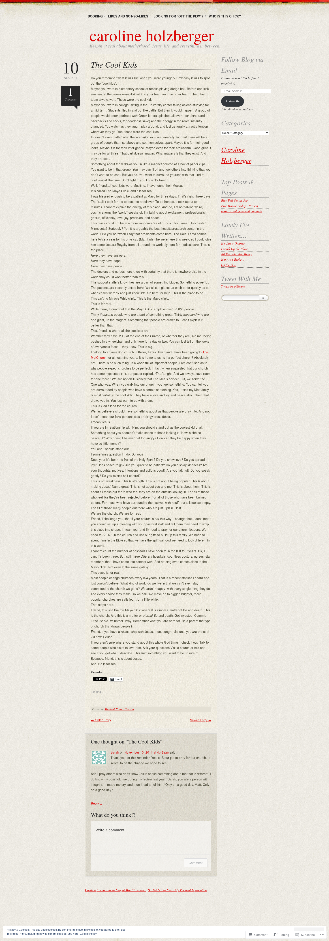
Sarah (115, 752)
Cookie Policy (88, 933)
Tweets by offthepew (233, 286)
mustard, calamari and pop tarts (241, 211)
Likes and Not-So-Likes (128, 16)
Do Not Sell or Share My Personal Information (177, 890)
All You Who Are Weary (236, 254)
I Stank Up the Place (234, 249)
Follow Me (232, 101)
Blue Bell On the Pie (234, 200)
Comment (71, 93)
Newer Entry (200, 720)
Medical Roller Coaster (119, 709)
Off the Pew (228, 265)
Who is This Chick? (225, 16)
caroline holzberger (152, 35)
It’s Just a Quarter (232, 243)
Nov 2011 (70, 69)
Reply (96, 803)
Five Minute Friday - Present (239, 206)
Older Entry (101, 720)
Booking (95, 16)
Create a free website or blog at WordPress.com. (115, 890)
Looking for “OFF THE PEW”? (178, 16)
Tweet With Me (241, 278)
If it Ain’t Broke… (232, 259)
